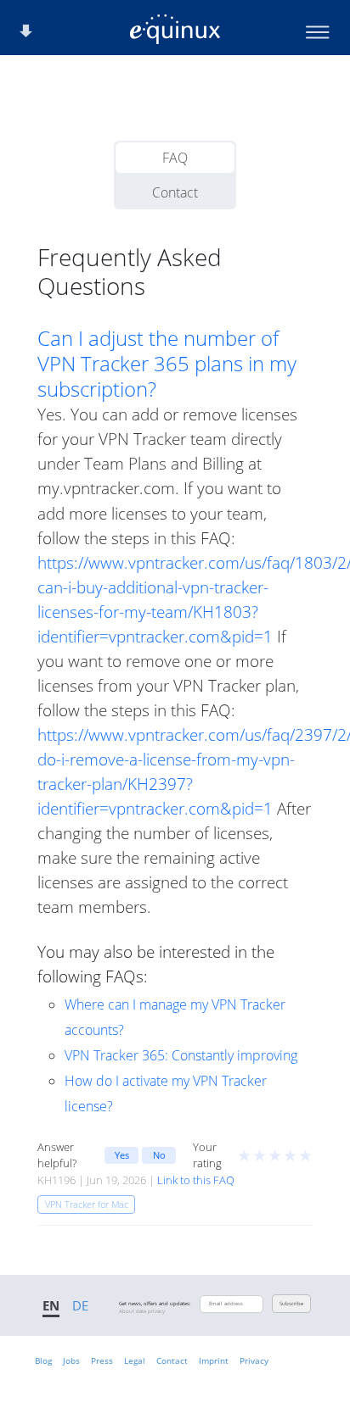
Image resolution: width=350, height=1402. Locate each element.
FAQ (175, 157)
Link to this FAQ (195, 1180)
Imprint (214, 1360)
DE (80, 1305)
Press (102, 1360)
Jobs (71, 1360)
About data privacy (142, 1311)
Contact (175, 192)
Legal (134, 1360)
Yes (122, 1155)
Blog (43, 1360)
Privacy (254, 1360)
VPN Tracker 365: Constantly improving (181, 1055)
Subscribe (291, 1303)
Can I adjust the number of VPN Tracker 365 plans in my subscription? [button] (166, 363)
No (159, 1155)
